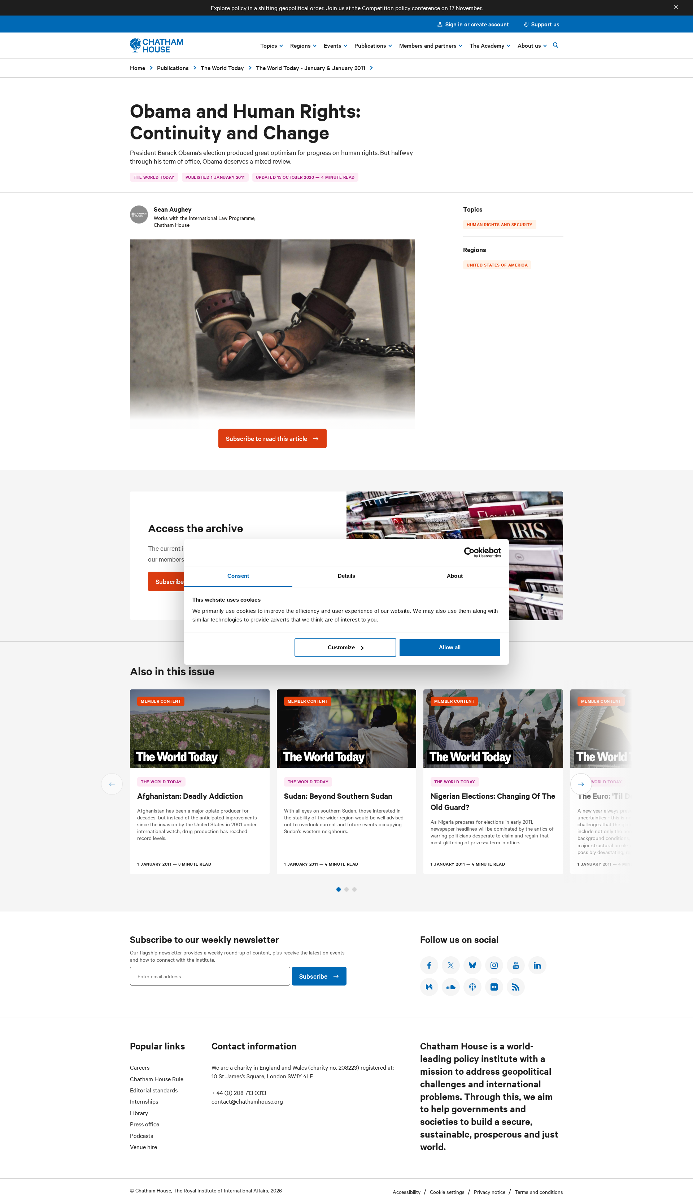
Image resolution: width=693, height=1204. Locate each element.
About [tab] (455, 576)
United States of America (497, 265)
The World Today (222, 68)
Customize (341, 647)
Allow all (450, 647)
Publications (173, 68)
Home (137, 68)
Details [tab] (347, 576)
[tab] (338, 889)
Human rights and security (500, 224)
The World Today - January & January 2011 (310, 68)
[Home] (156, 45)
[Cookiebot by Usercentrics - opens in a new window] (469, 552)
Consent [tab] (238, 576)
